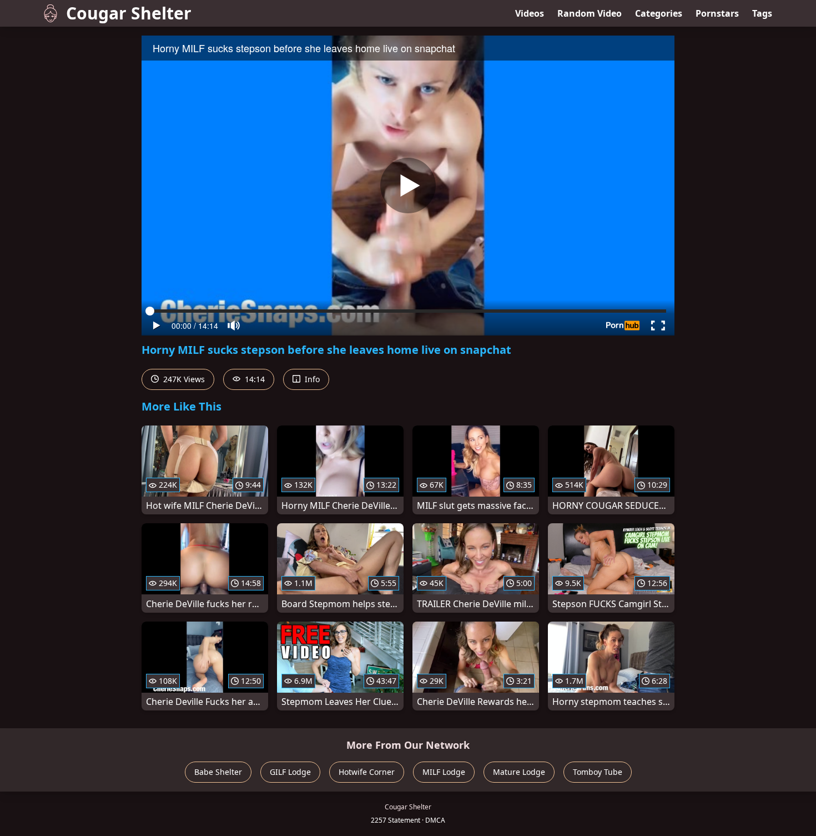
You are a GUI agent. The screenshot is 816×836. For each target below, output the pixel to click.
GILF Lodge (290, 772)
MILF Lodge (443, 772)
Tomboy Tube (597, 772)
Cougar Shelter (129, 13)
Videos (529, 13)
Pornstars (717, 13)
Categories (658, 13)
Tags (762, 13)
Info (311, 379)
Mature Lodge (519, 772)
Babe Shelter (218, 772)
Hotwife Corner (367, 772)
